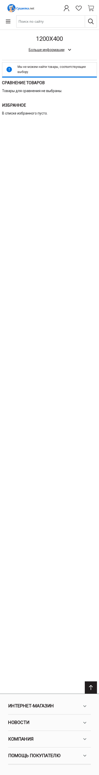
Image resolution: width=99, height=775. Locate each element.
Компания (21, 739)
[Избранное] (79, 8)
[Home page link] (20, 8)
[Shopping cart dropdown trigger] (91, 8)
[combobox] (56, 21)
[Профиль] (66, 8)
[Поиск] (91, 21)
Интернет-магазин (31, 705)
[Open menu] (8, 21)
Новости (18, 722)
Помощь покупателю (34, 755)
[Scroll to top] (91, 687)
